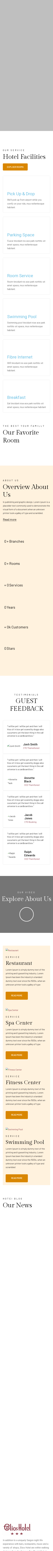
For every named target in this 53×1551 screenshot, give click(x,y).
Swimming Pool (25, 1142)
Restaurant (19, 963)
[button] (15, 167)
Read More (16, 995)
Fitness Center (23, 1082)
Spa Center (19, 1023)
